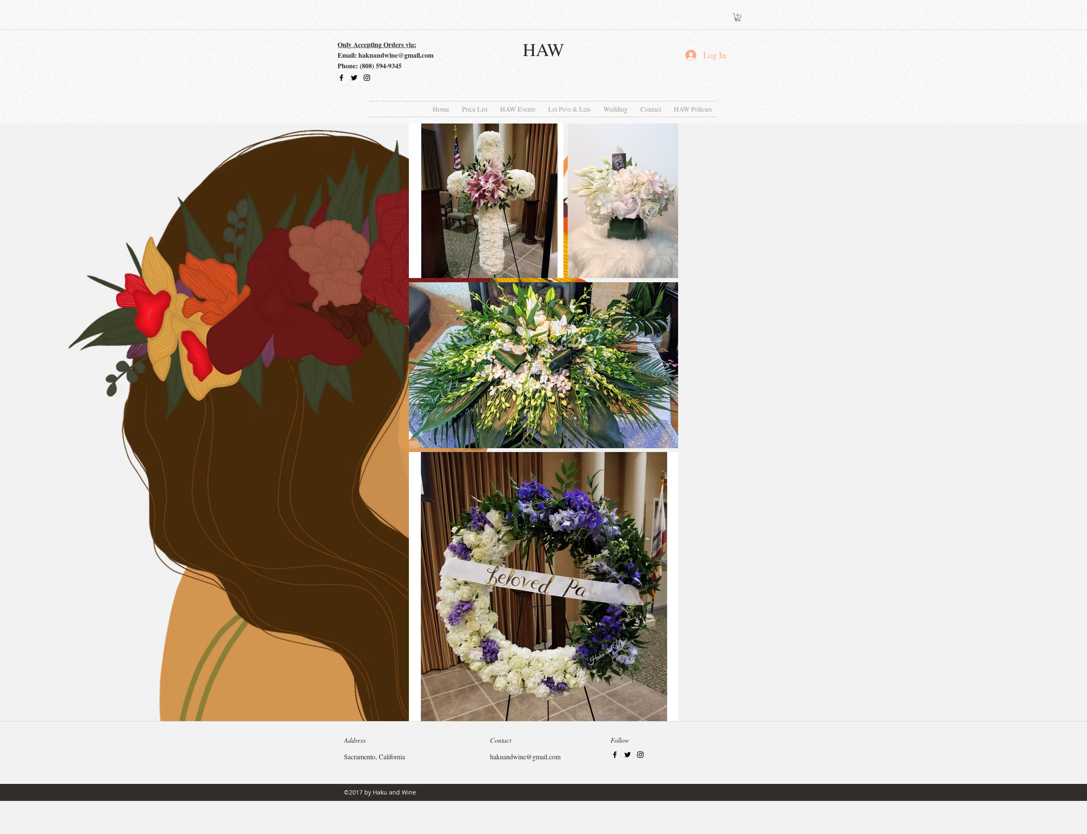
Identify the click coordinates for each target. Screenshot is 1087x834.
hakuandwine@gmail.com (396, 55)
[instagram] (367, 77)
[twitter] (354, 77)
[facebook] (341, 77)
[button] (738, 17)
